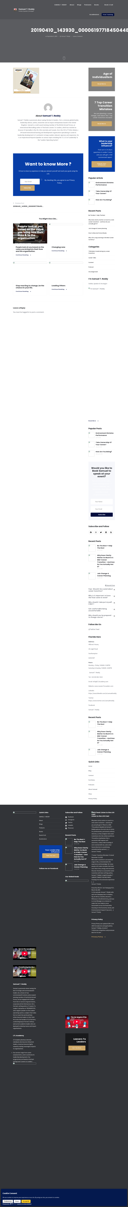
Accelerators (94, 15)
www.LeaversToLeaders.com (103, 686)
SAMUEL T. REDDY (60, 5)
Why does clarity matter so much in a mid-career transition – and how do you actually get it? (101, 222)
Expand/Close (110, 585)
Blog (89, 771)
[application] (24, 953)
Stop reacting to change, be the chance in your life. (30, 286)
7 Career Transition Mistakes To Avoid (103, 855)
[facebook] (91, 532)
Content (91, 262)
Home (90, 766)
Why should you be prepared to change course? (99, 616)
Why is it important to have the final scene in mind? (99, 596)
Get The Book (76, 1048)
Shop (90, 794)
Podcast (91, 267)
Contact (91, 775)
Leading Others (58, 285)
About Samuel (92, 789)
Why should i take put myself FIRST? (100, 603)
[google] (111, 532)
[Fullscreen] (35, 958)
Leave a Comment (78, 36)
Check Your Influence (101, 164)
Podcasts (87, 5)
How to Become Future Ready (97, 233)
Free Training (108, 14)
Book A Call (108, 5)
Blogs (79, 5)
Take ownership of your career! (104, 192)
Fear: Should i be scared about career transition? (100, 590)
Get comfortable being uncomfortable (97, 610)
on (51, 36)
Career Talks (92, 258)
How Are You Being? (104, 200)
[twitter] (101, 532)
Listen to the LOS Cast (100, 816)
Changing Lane (58, 247)
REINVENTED (31, 1008)
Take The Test (50, 855)
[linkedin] (106, 532)
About (72, 5)
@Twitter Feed (93, 629)
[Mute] (32, 958)
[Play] (15, 958)
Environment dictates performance (105, 184)
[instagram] (96, 532)
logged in (25, 312)
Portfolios (91, 780)
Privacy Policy (92, 798)
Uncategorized (93, 272)
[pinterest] (76, 828)
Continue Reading (22, 255)
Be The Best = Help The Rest (96, 215)
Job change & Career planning (97, 228)
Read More (102, 84)
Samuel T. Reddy (27, 9)
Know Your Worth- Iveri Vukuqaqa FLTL (103, 888)
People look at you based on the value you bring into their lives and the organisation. (30, 249)
